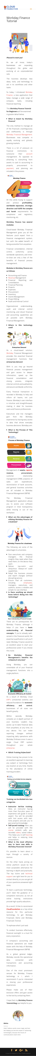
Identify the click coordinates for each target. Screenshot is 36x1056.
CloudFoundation (13, 909)
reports (29, 470)
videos (18, 832)
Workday (9, 353)
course (10, 830)
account (29, 153)
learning (29, 834)
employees (28, 582)
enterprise (10, 748)
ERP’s (8, 699)
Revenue (11, 277)
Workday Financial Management (19, 134)
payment (10, 168)
